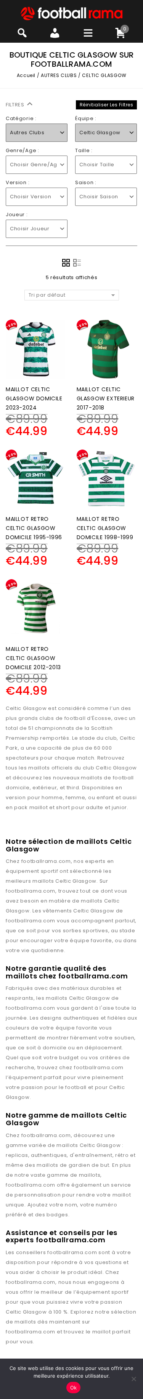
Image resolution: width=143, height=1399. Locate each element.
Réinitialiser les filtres (106, 104)
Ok (73, 1388)
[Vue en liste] (77, 262)
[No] (133, 1379)
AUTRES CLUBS (59, 75)
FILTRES (16, 104)
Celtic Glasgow (75, 881)
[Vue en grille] (66, 262)
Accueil (26, 75)
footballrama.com (46, 861)
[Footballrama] (71, 13)
